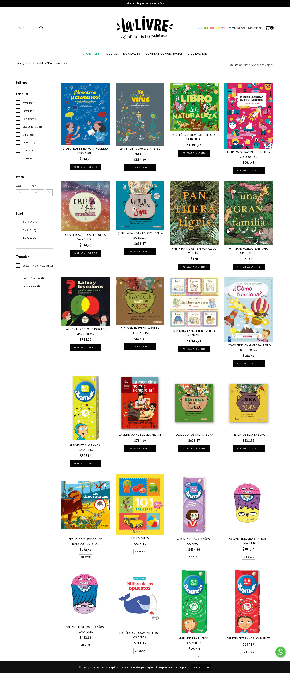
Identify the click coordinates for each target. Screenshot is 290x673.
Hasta (33, 185)
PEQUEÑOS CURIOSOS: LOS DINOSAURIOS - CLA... (86, 542)
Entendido (201, 667)
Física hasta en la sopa (249, 434)
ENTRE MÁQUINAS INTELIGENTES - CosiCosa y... (248, 154)
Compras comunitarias (164, 53)
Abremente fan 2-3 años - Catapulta (194, 541)
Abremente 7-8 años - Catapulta (248, 638)
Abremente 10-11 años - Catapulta (194, 641)
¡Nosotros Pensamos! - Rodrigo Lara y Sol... (85, 151)
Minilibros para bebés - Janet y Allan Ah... (194, 333)
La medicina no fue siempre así (140, 434)
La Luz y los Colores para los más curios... (85, 331)
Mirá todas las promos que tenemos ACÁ (145, 3)
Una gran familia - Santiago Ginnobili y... (248, 251)
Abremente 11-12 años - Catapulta (86, 448)
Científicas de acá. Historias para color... (85, 237)
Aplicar (49, 192)
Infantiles (91, 53)
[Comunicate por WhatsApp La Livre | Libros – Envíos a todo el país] (280, 652)
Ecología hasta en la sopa (194, 434)
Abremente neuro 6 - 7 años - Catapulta (248, 541)
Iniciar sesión (254, 28)
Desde (18, 185)
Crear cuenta (238, 28)
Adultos (111, 53)
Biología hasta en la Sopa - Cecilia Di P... (140, 331)
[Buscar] (41, 28)
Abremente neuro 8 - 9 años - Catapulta (85, 629)
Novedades (131, 53)
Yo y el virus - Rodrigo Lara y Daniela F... (140, 151)
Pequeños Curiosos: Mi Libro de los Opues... (140, 635)
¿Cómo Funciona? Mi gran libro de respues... (249, 348)
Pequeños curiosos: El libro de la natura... (194, 137)
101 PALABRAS (140, 538)
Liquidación (197, 53)
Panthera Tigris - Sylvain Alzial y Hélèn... (194, 251)
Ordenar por (236, 64)
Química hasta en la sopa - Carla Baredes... (140, 235)
